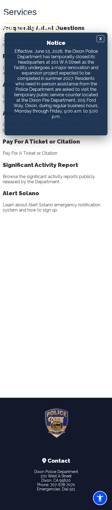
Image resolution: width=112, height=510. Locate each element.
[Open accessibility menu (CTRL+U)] (100, 498)
